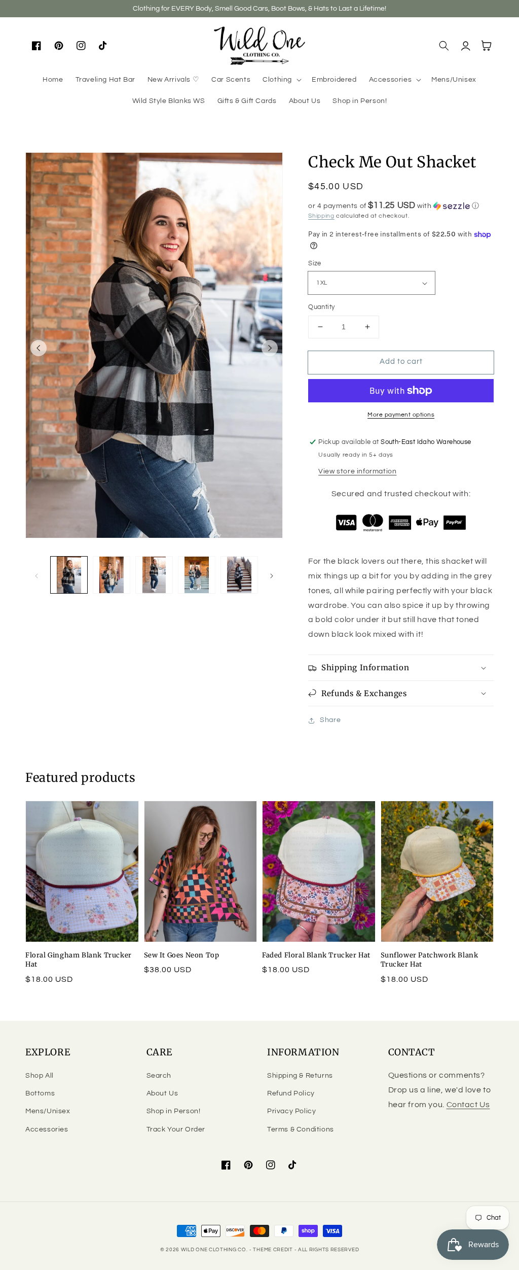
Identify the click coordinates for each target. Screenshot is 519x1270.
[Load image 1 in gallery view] (69, 575)
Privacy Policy (291, 1111)
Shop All (39, 1075)
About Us (162, 1093)
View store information (357, 471)
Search (159, 1075)
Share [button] (330, 720)
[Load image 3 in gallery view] (154, 575)
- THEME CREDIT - (273, 1249)
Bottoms (40, 1093)
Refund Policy (291, 1093)
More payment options (400, 414)
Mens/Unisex (47, 1111)
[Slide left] (38, 348)
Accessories (46, 1129)
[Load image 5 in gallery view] (239, 575)
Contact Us (468, 1105)
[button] (281, 79)
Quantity (321, 307)
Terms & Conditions (300, 1129)
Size (314, 263)
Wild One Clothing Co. (214, 1249)
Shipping (321, 216)
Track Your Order (176, 1129)
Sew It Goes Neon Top (181, 955)
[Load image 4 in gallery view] (196, 575)
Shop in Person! (173, 1111)
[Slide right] (270, 348)
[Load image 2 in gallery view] (111, 575)
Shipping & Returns (300, 1075)
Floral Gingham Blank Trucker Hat (78, 960)
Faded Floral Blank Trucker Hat (316, 955)
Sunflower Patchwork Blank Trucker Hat (429, 960)
